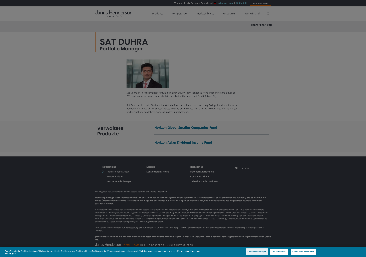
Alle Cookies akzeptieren (303, 251)
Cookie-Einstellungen (256, 251)
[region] (183, 252)
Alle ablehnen (279, 251)
